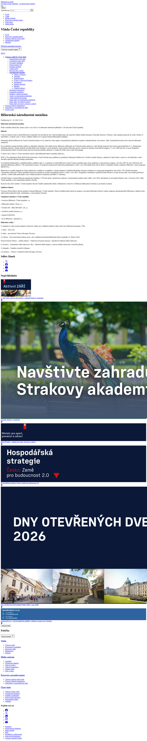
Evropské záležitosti (16, 63)
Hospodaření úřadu (11, 699)
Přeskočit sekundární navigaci (11, 46)
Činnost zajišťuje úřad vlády (14, 679)
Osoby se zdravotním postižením (20, 96)
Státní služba (9, 24)
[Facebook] (6, 711)
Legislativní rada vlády (17, 61)
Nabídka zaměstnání (12, 695)
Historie (8, 653)
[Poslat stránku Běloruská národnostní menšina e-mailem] (6, 268)
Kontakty (8, 726)
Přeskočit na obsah (7, 2)
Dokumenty (18, 82)
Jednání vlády (10, 669)
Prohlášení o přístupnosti (13, 734)
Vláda (7, 16)
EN (2, 6)
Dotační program (19, 84)
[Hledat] (32, 10)
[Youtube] (6, 723)
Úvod (7, 14)
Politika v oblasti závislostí (18, 94)
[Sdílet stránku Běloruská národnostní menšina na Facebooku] (6, 265)
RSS (6, 732)
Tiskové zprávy (10, 665)
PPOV (3, 53)
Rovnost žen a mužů (16, 71)
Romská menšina (15, 67)
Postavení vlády (10, 649)
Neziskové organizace (16, 90)
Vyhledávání (5, 10)
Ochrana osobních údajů (13, 738)
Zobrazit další (6, 626)
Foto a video (9, 671)
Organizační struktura (12, 694)
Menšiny (17, 86)
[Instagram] (6, 720)
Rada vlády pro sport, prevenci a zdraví (22, 104)
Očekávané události (12, 663)
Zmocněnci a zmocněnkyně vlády (16, 108)
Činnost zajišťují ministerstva (15, 106)
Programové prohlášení (13, 647)
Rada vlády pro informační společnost (22, 100)
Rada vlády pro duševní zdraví (19, 102)
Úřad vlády (9, 22)
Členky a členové (20, 74)
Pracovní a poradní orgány (14, 20)
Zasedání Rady (19, 78)
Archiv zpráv (9, 109)
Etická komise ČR (15, 65)
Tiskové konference (12, 667)
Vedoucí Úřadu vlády (12, 692)
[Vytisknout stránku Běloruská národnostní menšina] (6, 271)
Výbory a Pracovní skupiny (23, 80)
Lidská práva (13, 69)
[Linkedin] (6, 717)
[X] (6, 714)
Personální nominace (16, 92)
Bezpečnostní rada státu (17, 59)
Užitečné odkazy (19, 88)
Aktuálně (8, 661)
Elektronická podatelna (13, 728)
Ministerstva (9, 651)
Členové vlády (10, 645)
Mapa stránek (9, 730)
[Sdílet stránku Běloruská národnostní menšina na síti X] (6, 262)
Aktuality (17, 76)
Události (8, 701)
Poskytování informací (12, 697)
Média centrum (10, 18)
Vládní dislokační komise (18, 98)
